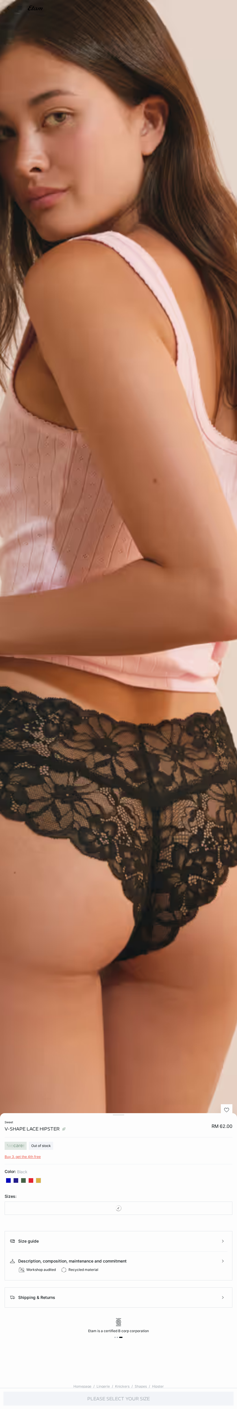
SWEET (9, 1122)
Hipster (158, 1386)
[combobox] (118, 1208)
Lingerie (103, 1386)
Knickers (122, 1386)
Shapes (141, 1386)
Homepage (82, 1386)
